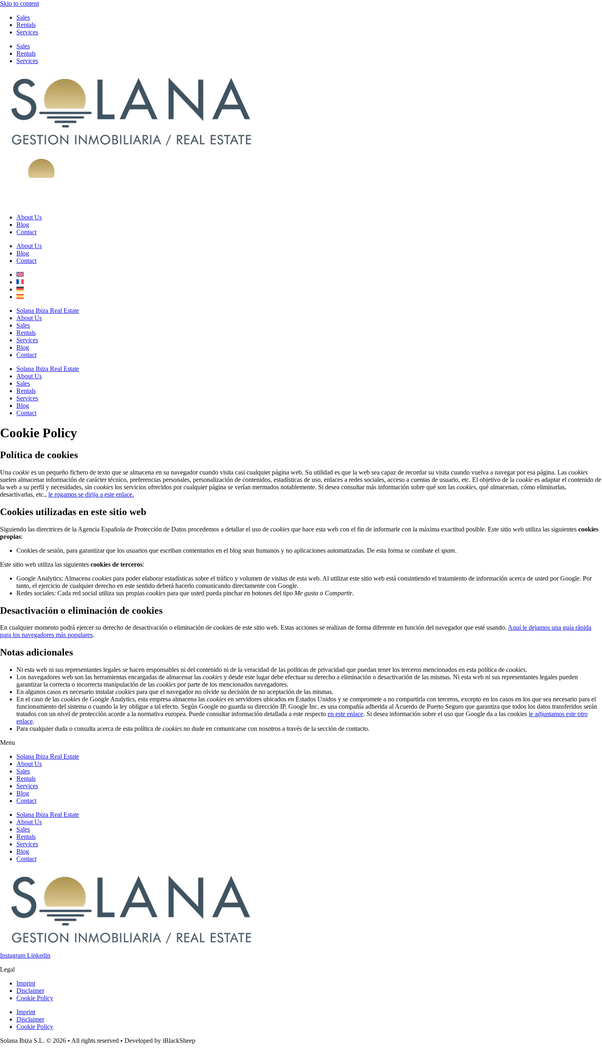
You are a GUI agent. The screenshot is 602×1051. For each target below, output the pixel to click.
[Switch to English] (20, 274)
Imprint (25, 983)
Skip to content (19, 3)
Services (27, 32)
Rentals (26, 24)
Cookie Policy (34, 997)
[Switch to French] (20, 281)
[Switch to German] (20, 289)
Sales (23, 17)
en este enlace (345, 713)
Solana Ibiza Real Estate (47, 310)
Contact (26, 231)
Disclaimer (30, 990)
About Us (29, 217)
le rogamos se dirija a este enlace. (91, 494)
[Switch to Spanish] (20, 296)
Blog (22, 224)
